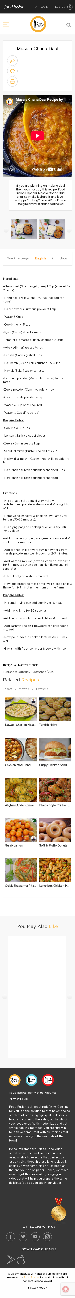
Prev (6, 229)
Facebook (10, 1236)
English (40, 258)
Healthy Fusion (31, 1080)
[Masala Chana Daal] (24, 231)
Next (69, 229)
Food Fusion (15, 1080)
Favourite (42, 689)
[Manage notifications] (65, 1289)
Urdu (63, 258)
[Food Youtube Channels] (59, 1211)
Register (59, 7)
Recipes (21, 1092)
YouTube (35, 1236)
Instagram (47, 1236)
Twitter (22, 1236)
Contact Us (35, 1092)
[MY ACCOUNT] (70, 7)
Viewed (24, 689)
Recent (7, 689)
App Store (21, 1260)
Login (44, 7)
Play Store (11, 1260)
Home (12, 1092)
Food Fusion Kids (48, 1080)
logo (38, 24)
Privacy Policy (19, 1099)
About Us (50, 1092)
